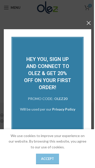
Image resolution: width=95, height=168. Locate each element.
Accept (47, 159)
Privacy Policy (63, 109)
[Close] (88, 23)
